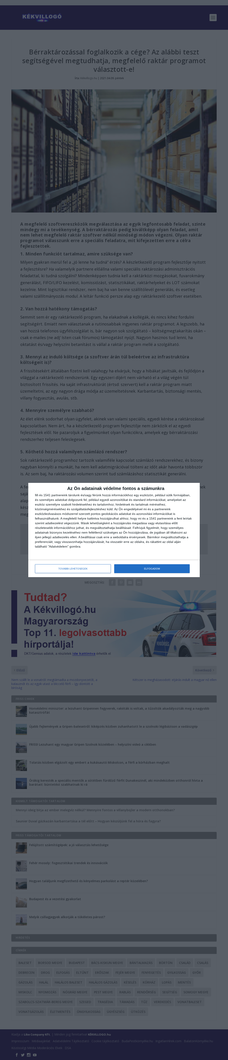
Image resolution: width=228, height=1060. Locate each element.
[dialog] (114, 530)
